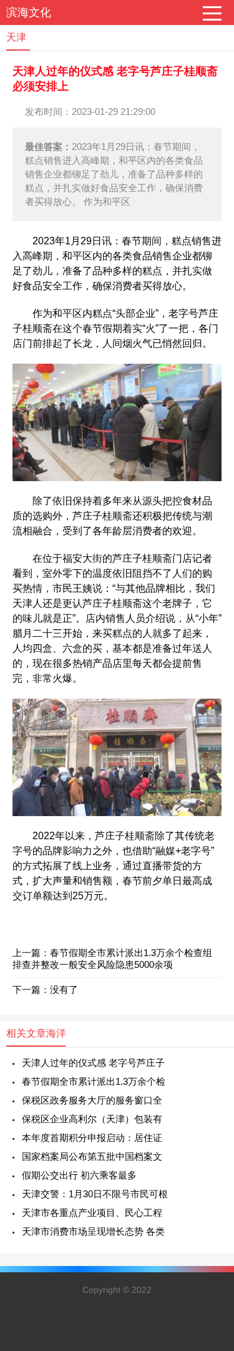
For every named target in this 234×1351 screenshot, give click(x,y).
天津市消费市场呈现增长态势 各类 (93, 1231)
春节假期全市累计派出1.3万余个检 (93, 1081)
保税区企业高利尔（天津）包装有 (92, 1119)
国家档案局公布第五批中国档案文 (92, 1156)
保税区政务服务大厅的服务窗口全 (92, 1100)
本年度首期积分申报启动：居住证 (92, 1137)
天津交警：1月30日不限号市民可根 (95, 1194)
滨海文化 (28, 12)
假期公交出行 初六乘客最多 (79, 1175)
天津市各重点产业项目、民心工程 (92, 1212)
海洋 (56, 1033)
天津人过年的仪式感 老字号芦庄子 (93, 1062)
